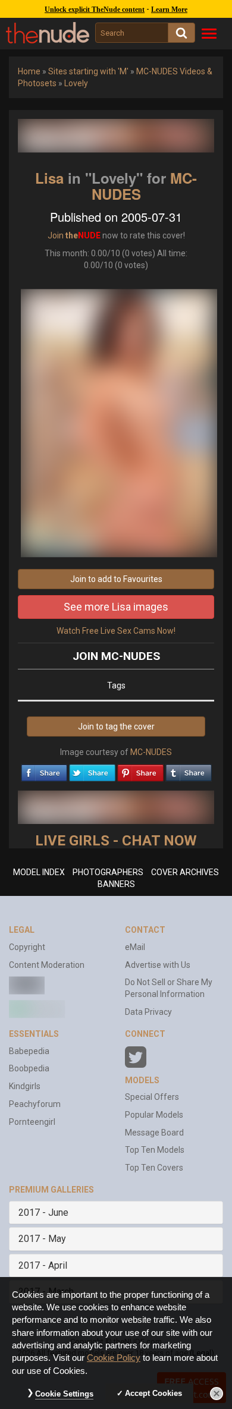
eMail (135, 947)
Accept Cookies (153, 1393)
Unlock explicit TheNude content (95, 9)
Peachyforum (35, 1104)
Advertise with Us (157, 965)
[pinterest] (140, 770)
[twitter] (92, 770)
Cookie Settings (64, 1393)
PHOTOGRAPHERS (108, 872)
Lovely (76, 83)
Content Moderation (46, 965)
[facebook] (44, 770)
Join (56, 235)
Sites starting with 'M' (88, 71)
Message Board (154, 1132)
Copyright (27, 947)
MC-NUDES (151, 752)
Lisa (49, 178)
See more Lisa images (116, 606)
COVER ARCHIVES (185, 872)
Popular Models (154, 1114)
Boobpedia (29, 1068)
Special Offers (152, 1097)
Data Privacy (148, 1012)
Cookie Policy (113, 1358)
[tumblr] (188, 770)
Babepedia (29, 1051)
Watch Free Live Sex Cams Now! (116, 631)
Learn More (169, 9)
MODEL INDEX (39, 872)
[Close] (216, 1393)
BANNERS (116, 884)
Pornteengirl (32, 1122)
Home (29, 71)
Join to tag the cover (116, 726)
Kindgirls (24, 1086)
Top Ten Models (154, 1150)
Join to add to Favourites (116, 579)
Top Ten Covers (154, 1167)
